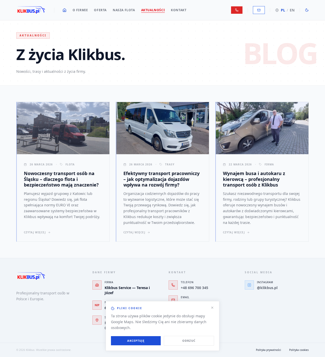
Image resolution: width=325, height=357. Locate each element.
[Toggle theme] (307, 10)
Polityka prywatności (268, 350)
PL (283, 10)
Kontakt (178, 10)
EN (292, 10)
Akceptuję (136, 340)
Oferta (100, 10)
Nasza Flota (124, 10)
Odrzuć (189, 340)
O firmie (80, 10)
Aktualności (153, 10)
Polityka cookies (299, 350)
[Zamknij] (212, 307)
